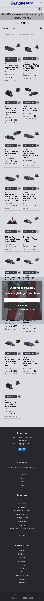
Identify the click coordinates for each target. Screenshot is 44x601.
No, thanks (22, 314)
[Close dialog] (40, 283)
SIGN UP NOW (22, 305)
